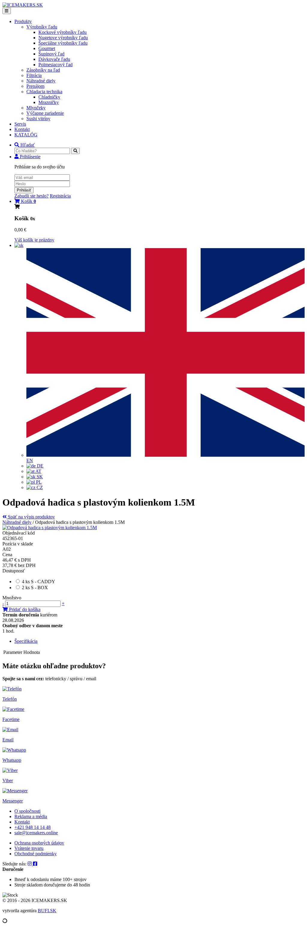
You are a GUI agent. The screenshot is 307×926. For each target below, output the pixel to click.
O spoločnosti (27, 811)
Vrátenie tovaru (28, 848)
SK (39, 476)
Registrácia (60, 195)
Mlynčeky (36, 107)
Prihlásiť (24, 190)
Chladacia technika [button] (44, 91)
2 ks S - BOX (35, 587)
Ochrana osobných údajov (39, 842)
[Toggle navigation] (6, 11)
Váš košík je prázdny (34, 239)
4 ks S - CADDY (38, 581)
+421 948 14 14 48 (32, 827)
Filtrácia (34, 75)
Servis (20, 123)
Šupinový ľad (51, 53)
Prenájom (35, 86)
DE (39, 465)
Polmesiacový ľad (55, 64)
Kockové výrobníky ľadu (62, 32)
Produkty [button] (23, 21)
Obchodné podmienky (35, 853)
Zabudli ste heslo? (31, 195)
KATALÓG (25, 134)
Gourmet (46, 48)
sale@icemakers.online (36, 832)
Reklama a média (30, 816)
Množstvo (11, 597)
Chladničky (49, 96)
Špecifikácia (25, 641)
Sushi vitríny (38, 118)
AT (37, 471)
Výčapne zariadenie (45, 113)
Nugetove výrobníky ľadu (63, 37)
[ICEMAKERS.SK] (22, 4)
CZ (39, 487)
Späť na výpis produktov (31, 516)
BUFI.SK (47, 910)
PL (38, 482)
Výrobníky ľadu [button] (41, 26)
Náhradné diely (40, 80)
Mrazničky (48, 102)
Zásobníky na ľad (43, 70)
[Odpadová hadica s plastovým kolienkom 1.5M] (49, 527)
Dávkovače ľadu (54, 59)
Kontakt (22, 129)
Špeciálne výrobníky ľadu (63, 43)
